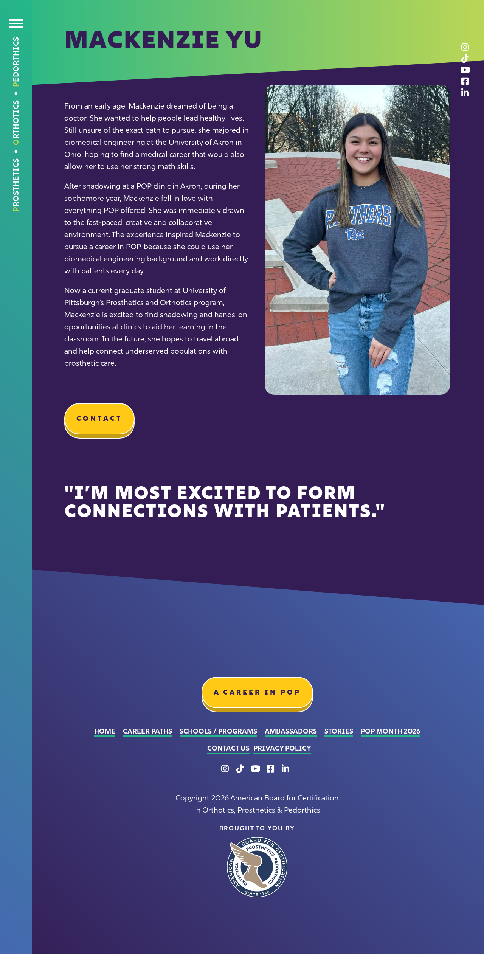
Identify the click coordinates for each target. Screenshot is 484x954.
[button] (16, 25)
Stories (338, 731)
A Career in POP (257, 692)
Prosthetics (15, 185)
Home (104, 731)
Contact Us (228, 748)
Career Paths (147, 731)
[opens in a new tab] (257, 867)
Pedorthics (15, 62)
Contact (99, 418)
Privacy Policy (282, 748)
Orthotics (15, 122)
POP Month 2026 (390, 731)
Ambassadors (291, 731)
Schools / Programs (218, 731)
